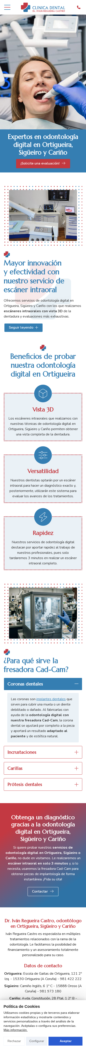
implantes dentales (51, 699)
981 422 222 (71, 978)
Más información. (16, 1030)
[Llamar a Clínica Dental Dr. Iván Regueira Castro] (78, 7)
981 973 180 (50, 991)
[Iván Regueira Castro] (43, 7)
